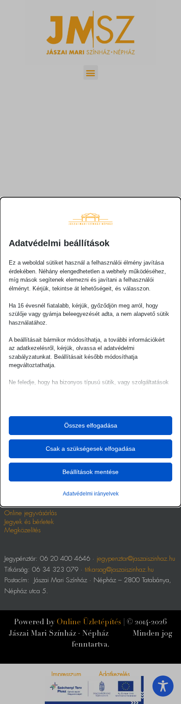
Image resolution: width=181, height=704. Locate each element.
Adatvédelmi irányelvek (91, 494)
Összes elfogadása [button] (90, 425)
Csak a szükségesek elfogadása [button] (90, 448)
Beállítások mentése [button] (90, 471)
